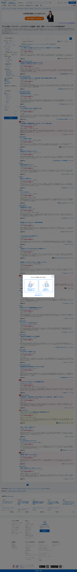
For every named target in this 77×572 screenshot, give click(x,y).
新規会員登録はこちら (38, 295)
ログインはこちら (38, 293)
